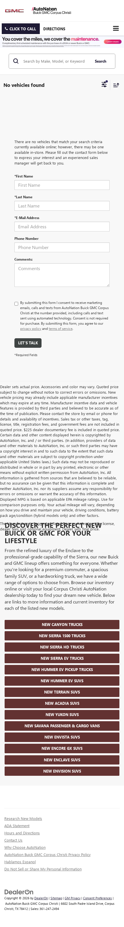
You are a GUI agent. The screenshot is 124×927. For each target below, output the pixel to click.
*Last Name (23, 197)
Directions (54, 28)
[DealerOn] (19, 891)
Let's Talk (28, 342)
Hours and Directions (22, 832)
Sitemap (56, 898)
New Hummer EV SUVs (62, 680)
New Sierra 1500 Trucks (62, 635)
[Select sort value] (114, 85)
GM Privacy (72, 898)
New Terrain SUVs (62, 691)
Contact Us (13, 840)
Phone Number (26, 238)
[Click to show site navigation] (116, 28)
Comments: (23, 259)
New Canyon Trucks (62, 624)
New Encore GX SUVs (62, 748)
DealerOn (41, 898)
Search (100, 61)
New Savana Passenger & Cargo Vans (62, 725)
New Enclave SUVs (62, 759)
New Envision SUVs (62, 771)
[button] (21, 28)
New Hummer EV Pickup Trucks (62, 669)
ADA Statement (16, 825)
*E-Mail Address (26, 217)
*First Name (23, 176)
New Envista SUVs (62, 737)
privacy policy (30, 328)
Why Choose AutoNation (25, 847)
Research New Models (23, 818)
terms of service (60, 328)
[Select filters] (104, 85)
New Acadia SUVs (62, 703)
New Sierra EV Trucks (62, 658)
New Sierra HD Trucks (62, 646)
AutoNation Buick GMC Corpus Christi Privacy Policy (47, 854)
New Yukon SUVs (62, 714)
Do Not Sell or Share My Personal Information (43, 868)
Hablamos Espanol (20, 861)
